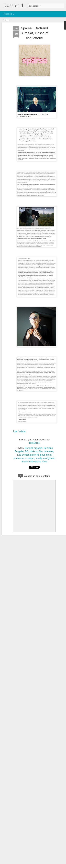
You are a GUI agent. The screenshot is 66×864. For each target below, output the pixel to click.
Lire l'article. (20, 431)
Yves (44, 461)
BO (26, 451)
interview (48, 451)
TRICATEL (34, 442)
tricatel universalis (31, 461)
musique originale (45, 458)
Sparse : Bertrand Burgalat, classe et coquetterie (34, 32)
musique (29, 458)
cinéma (34, 451)
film (41, 451)
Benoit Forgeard (33, 448)
